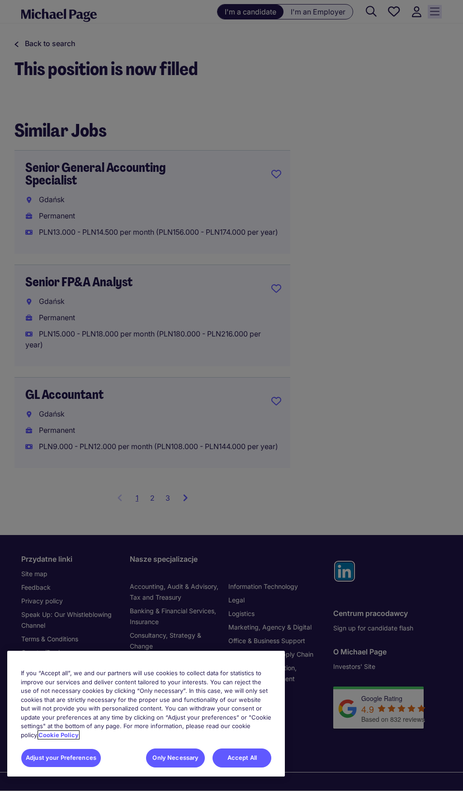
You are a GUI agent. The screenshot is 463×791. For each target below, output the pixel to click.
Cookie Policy (58, 735)
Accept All (242, 757)
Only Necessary (175, 757)
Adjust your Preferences (61, 757)
